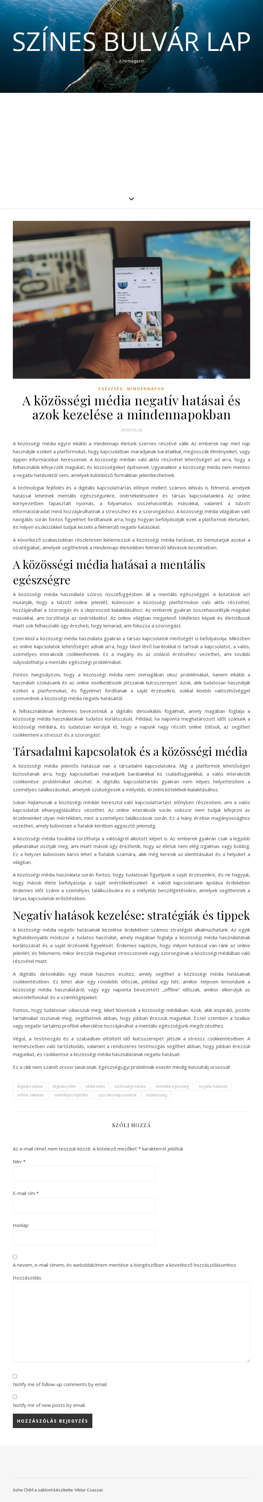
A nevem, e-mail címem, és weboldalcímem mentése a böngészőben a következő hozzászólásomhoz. (125, 1265)
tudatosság (157, 1095)
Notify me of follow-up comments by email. (60, 1384)
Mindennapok (146, 389)
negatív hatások (213, 1086)
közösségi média (130, 1086)
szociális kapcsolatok (117, 1095)
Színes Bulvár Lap (131, 41)
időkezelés (95, 1086)
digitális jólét (64, 1086)
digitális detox (30, 1086)
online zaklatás (30, 1095)
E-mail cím (26, 1193)
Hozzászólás (27, 1277)
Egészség (110, 389)
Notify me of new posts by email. (49, 1405)
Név (19, 1161)
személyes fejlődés (71, 1095)
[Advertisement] (131, 141)
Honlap (21, 1225)
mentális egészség (172, 1086)
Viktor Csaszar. (89, 1490)
